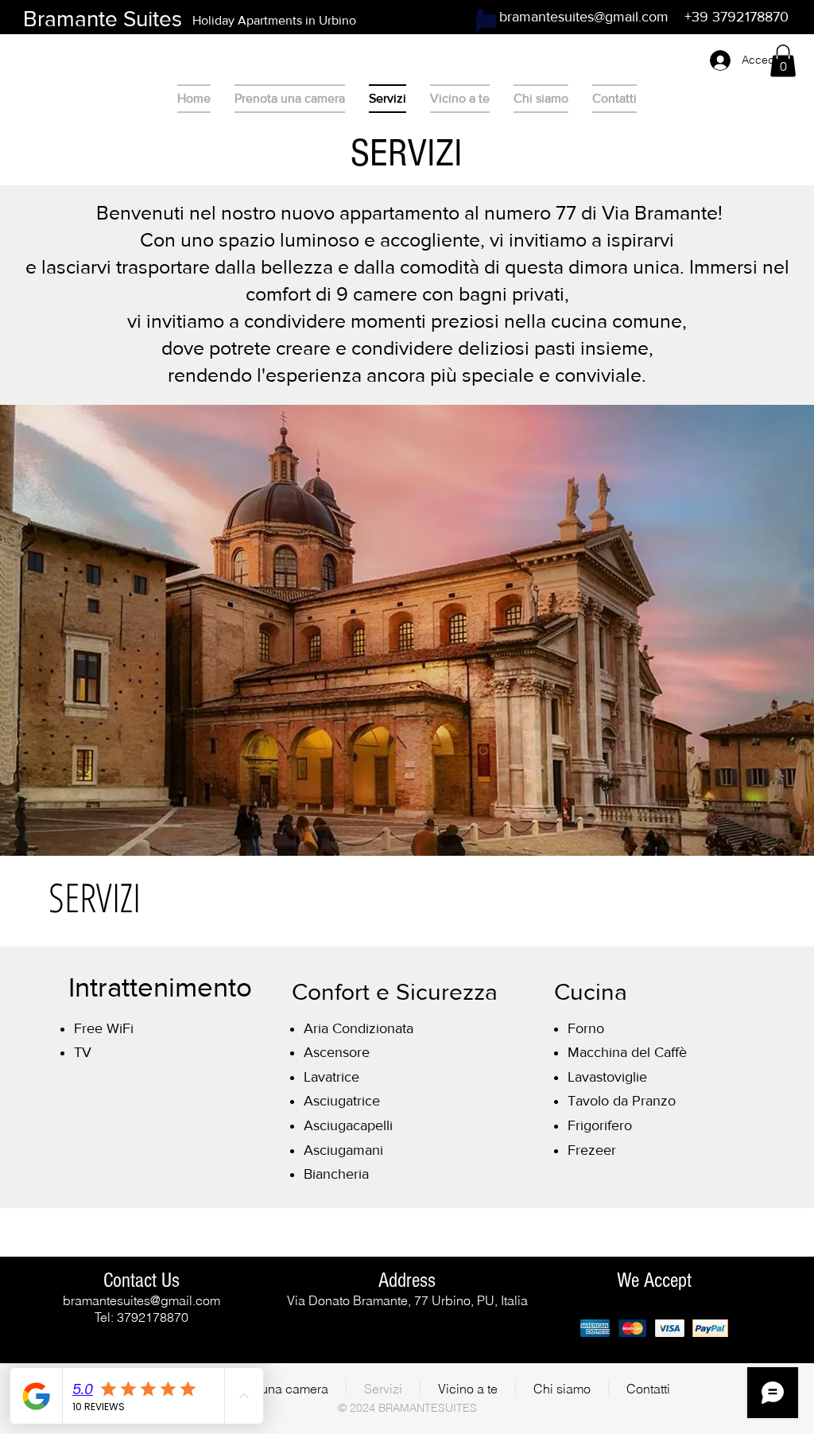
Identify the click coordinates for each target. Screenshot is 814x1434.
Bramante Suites (102, 18)
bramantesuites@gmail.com (584, 17)
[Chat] (485, 23)
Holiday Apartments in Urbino (274, 20)
